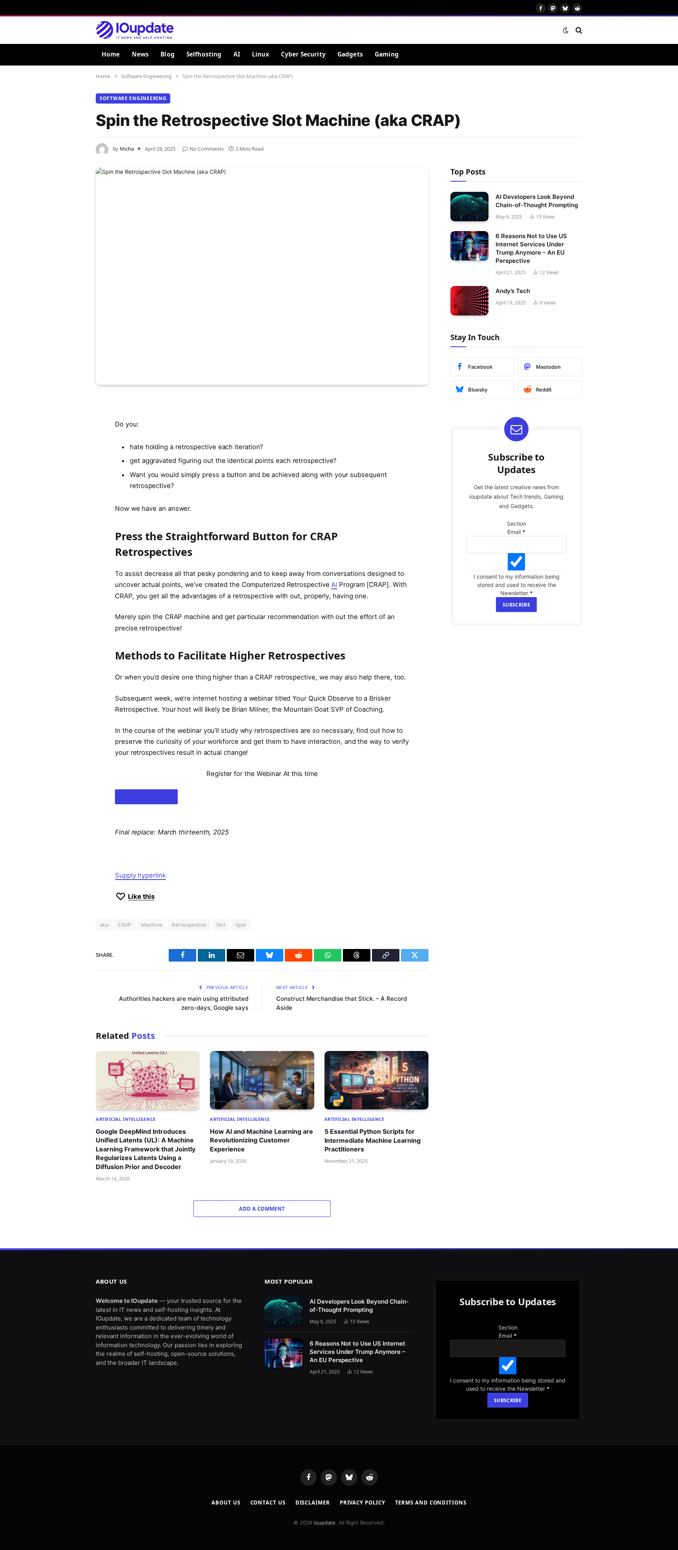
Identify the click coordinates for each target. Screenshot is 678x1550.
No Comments (207, 148)
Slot (221, 924)
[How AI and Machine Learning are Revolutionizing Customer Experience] (262, 1080)
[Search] (578, 30)
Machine (151, 924)
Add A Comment (262, 1208)
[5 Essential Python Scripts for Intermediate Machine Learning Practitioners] (376, 1080)
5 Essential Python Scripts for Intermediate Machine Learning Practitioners (372, 1140)
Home (111, 54)
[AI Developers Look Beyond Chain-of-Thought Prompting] (469, 206)
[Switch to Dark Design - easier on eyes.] (565, 30)
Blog (167, 54)
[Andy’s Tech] (469, 300)
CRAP (124, 924)
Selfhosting (204, 54)
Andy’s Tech (513, 291)
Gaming (387, 54)
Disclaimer (312, 1530)
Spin (240, 924)
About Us (225, 1530)
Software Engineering (133, 98)
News (140, 54)
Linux (260, 54)
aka (104, 924)
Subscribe (525, 624)
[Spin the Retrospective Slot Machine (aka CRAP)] (262, 276)
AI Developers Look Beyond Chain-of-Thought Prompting (537, 201)
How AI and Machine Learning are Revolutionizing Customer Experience (261, 1140)
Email (525, 531)
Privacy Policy (362, 1530)
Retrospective (189, 924)
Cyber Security (303, 54)
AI (236, 54)
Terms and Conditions (431, 1530)
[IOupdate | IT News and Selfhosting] (135, 30)
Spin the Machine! (146, 796)
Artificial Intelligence (126, 1119)
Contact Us (268, 1530)
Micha (127, 148)
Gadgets (350, 54)
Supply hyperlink (140, 875)
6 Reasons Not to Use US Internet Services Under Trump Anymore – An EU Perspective (531, 248)
